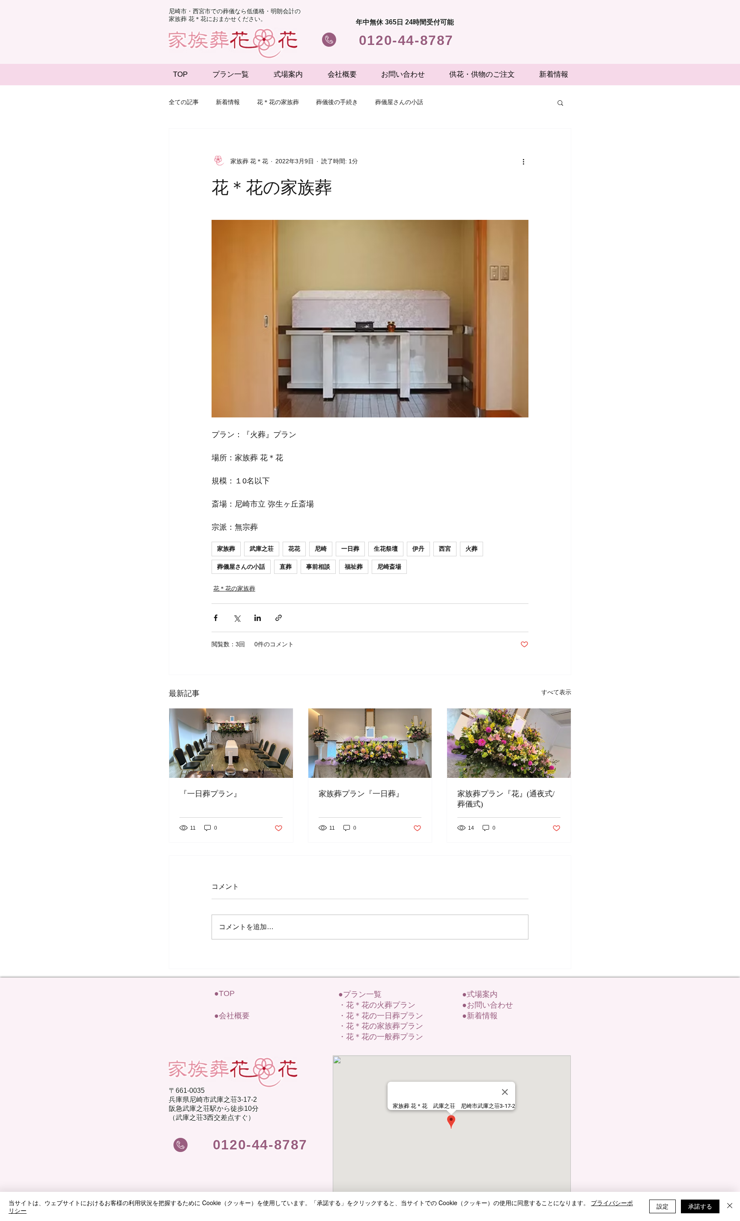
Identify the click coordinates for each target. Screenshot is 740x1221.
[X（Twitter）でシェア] (237, 618)
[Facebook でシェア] (216, 618)
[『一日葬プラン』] (231, 743)
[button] (560, 102)
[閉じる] (730, 1206)
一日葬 (350, 548)
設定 (662, 1206)
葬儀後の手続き (337, 102)
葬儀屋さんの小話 (399, 102)
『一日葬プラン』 (210, 793)
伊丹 (418, 548)
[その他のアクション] (523, 161)
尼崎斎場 (389, 566)
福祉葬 (354, 566)
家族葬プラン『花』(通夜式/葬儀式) (506, 798)
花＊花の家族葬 (278, 102)
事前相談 (318, 566)
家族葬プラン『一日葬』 (361, 793)
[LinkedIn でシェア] (258, 618)
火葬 (471, 548)
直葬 (286, 566)
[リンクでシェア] (279, 618)
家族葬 (226, 548)
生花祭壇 (386, 548)
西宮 (445, 548)
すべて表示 (556, 692)
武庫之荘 (262, 548)
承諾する (700, 1206)
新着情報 (228, 102)
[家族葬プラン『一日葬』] (370, 743)
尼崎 (321, 548)
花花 (294, 548)
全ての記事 (184, 102)
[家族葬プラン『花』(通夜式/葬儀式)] (509, 743)
